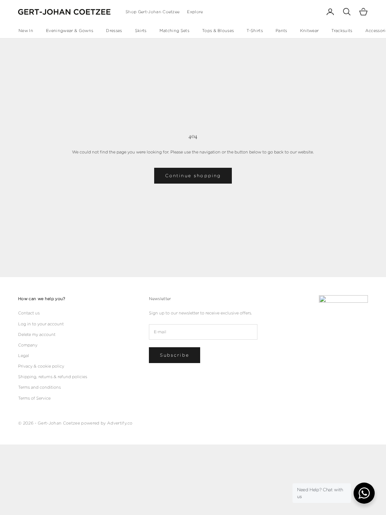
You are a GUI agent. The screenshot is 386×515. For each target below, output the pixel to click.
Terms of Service (34, 398)
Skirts (141, 30)
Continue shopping (193, 175)
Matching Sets (174, 30)
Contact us (29, 313)
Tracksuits (341, 30)
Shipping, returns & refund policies (52, 376)
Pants (281, 30)
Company (27, 345)
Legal (23, 355)
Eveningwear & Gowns (69, 30)
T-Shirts (255, 30)
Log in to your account (41, 324)
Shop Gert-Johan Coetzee (152, 11)
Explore (195, 11)
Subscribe (174, 355)
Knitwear (309, 30)
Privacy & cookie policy (41, 366)
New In (25, 30)
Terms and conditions (39, 387)
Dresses (114, 30)
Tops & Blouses (218, 30)
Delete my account (36, 334)
